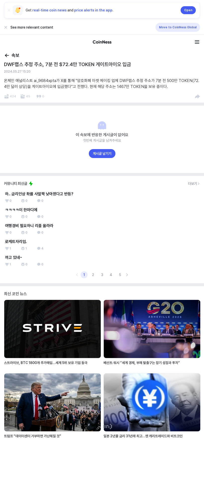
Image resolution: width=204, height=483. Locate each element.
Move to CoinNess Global (178, 27)
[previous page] (77, 275)
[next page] (126, 275)
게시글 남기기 (102, 154)
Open (188, 10)
